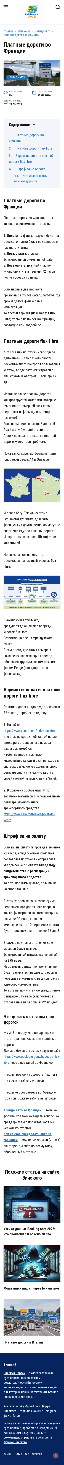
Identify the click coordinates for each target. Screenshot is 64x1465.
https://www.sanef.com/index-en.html (29, 731)
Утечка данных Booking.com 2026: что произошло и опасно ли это (29, 1231)
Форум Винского (29, 1382)
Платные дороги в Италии (23, 1342)
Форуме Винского (15, 1442)
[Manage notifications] (55, 1455)
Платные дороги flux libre (33, 148)
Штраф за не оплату (30, 169)
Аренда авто (17, 77)
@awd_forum (12, 1415)
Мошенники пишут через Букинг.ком (31, 1288)
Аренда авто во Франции (22, 1110)
